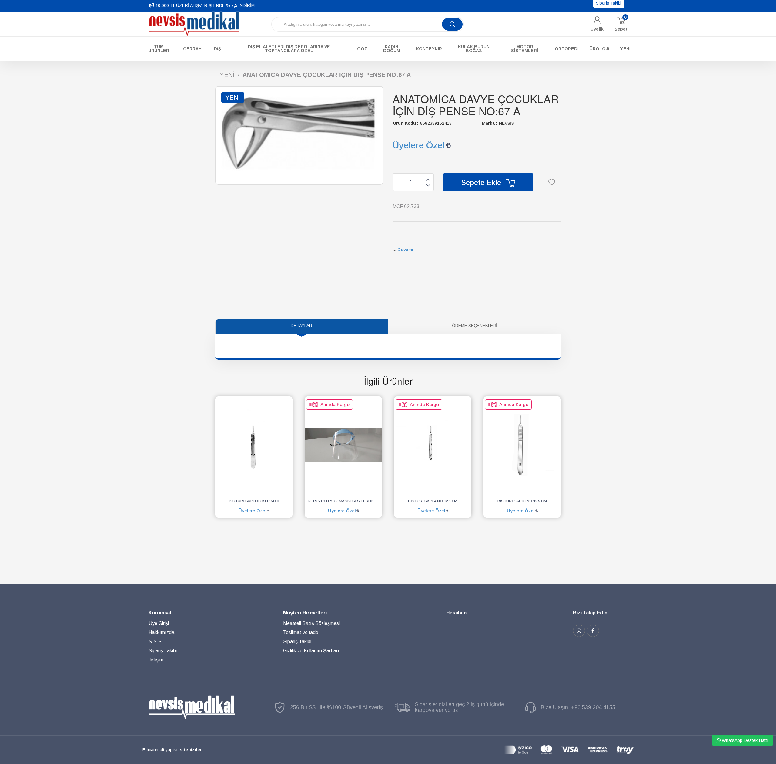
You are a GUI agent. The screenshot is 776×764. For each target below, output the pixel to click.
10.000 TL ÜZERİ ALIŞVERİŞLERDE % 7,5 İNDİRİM (205, 5)
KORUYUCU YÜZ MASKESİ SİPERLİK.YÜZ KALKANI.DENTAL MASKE (345, 501)
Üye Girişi (159, 623)
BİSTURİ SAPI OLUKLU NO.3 (254, 501)
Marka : (489, 123)
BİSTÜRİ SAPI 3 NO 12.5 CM (522, 501)
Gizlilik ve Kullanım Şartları (311, 650)
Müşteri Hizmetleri (305, 612)
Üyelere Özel (418, 145)
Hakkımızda (161, 632)
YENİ (227, 75)
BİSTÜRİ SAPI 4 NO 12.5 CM (432, 501)
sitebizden (191, 749)
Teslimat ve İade (300, 632)
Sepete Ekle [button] (482, 182)
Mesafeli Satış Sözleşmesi (311, 623)
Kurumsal (160, 612)
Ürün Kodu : (405, 123)
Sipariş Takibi (163, 650)
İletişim (156, 659)
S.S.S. (156, 641)
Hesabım (456, 612)
